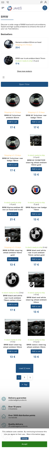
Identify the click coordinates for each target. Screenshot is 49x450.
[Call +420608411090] (8, 2)
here (42, 434)
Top (25, 384)
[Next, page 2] (24, 377)
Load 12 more (24, 368)
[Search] (41, 2)
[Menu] (3, 7)
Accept (24, 444)
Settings (24, 438)
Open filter (24, 84)
